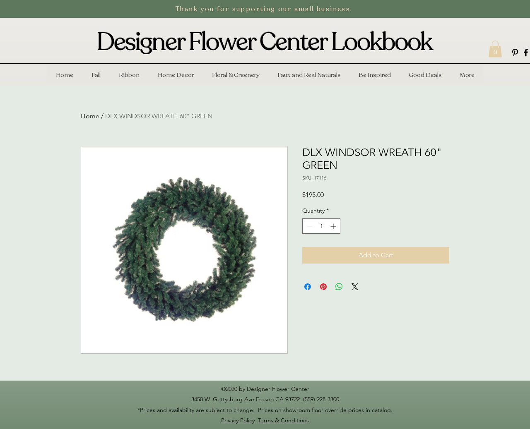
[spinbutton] (321, 226)
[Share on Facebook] (308, 287)
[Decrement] (309, 226)
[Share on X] (355, 287)
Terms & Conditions (283, 420)
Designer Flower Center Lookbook (264, 42)
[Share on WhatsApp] (339, 287)
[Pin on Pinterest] (323, 287)
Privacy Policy (238, 420)
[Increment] (334, 226)
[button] (495, 49)
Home (90, 116)
